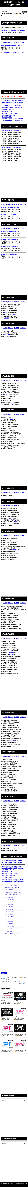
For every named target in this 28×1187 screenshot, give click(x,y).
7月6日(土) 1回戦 (8, 931)
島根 (11, 115)
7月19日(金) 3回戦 (9, 911)
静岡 (3, 111)
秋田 (12, 105)
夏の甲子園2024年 (7, 52)
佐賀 (6, 118)
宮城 (17, 105)
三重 (11, 111)
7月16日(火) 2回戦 (9, 919)
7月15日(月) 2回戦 (9, 921)
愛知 (6, 111)
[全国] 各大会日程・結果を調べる (12, 933)
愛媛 (8, 117)
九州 (22, 102)
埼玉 (13, 107)
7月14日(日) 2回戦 (9, 923)
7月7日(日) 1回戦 (8, 928)
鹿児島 (19, 118)
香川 (3, 117)
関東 (6, 102)
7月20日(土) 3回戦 (9, 909)
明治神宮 (15, 100)
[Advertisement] (14, 71)
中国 (17, 102)
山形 (15, 105)
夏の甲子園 (16, 42)
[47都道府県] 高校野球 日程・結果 (12, 892)
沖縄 (22, 118)
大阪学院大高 (15, 550)
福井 (13, 109)
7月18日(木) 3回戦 (9, 914)
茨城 (3, 107)
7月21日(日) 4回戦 (9, 906)
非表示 (15, 885)
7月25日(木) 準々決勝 (9, 899)
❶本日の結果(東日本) (7, 96)
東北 (3, 102)
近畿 (15, 102)
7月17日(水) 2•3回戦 (9, 916)
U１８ (21, 100)
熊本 (11, 118)
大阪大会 (4, 973)
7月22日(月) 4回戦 (9, 904)
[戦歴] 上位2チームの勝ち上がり (12, 894)
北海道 (4, 105)
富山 (8, 109)
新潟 (6, 109)
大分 (13, 118)
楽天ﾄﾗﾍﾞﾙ (23, 42)
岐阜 (8, 111)
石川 (11, 109)
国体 (19, 100)
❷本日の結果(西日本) (19, 96)
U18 (21, 860)
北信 (8, 862)
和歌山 (11, 113)
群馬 (8, 107)
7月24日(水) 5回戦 (9, 902)
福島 (20, 105)
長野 (3, 109)
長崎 (8, 118)
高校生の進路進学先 (7, 120)
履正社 (6, 215)
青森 (7, 105)
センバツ (4, 100)
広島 (6, 115)
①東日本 (5, 42)
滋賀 (3, 113)
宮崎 (16, 118)
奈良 (8, 113)
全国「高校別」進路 (19, 120)
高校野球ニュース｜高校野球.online (14, 3)
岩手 (10, 105)
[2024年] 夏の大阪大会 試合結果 (12, 887)
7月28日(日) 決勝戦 (9, 889)
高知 (11, 117)
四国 (20, 102)
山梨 (11, 107)
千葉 (16, 107)
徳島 (6, 117)
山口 (13, 115)
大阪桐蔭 (6, 45)
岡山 (3, 115)
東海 (12, 102)
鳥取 (8, 115)
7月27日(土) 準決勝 (9, 897)
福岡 (3, 118)
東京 (22, 107)
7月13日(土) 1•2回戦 (9, 926)
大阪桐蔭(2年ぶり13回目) (19, 52)
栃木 (6, 107)
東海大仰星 (14, 45)
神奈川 (19, 107)
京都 (6, 113)
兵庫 (17, 113)
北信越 (9, 102)
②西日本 (10, 42)
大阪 (15, 113)
